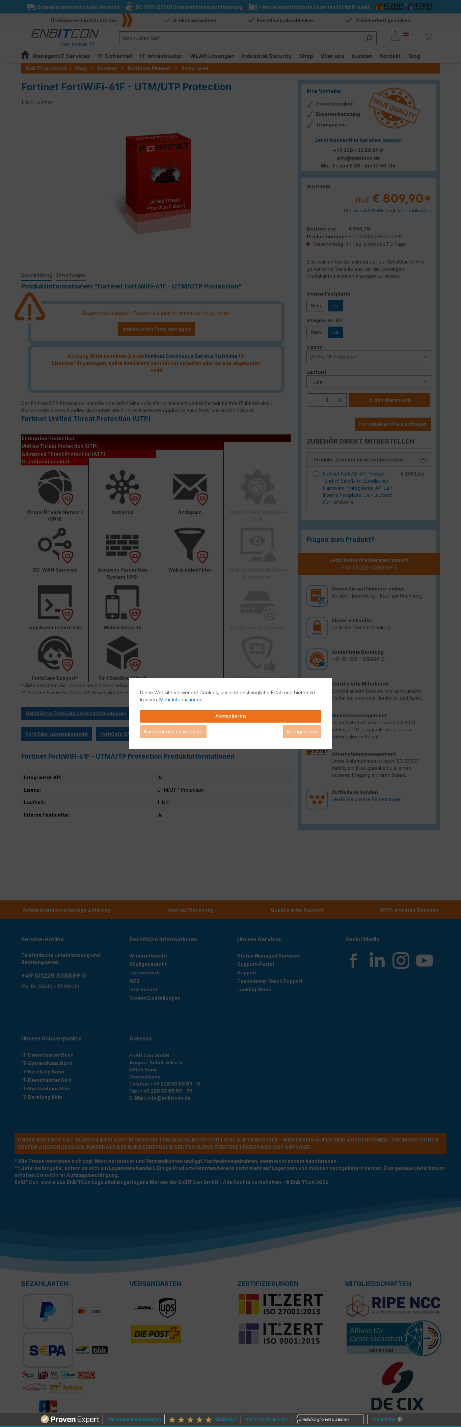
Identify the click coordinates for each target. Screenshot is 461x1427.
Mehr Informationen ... (183, 699)
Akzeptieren (230, 716)
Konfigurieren (302, 731)
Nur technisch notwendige (173, 731)
